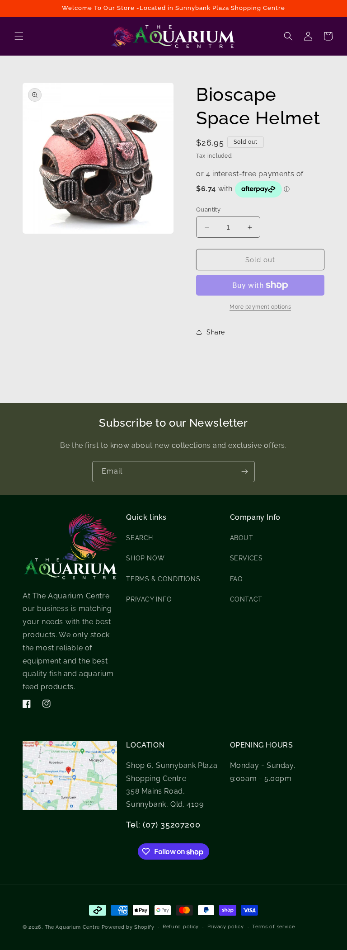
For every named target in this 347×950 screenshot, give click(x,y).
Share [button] (215, 332)
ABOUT (241, 537)
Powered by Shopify (128, 927)
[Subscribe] (244, 471)
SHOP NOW (145, 558)
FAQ (236, 579)
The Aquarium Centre (72, 927)
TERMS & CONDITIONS (163, 579)
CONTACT (246, 599)
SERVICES (246, 558)
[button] (19, 36)
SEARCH (139, 537)
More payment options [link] (260, 307)
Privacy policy (225, 927)
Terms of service (273, 927)
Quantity (208, 209)
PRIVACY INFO (149, 599)
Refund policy (181, 927)
